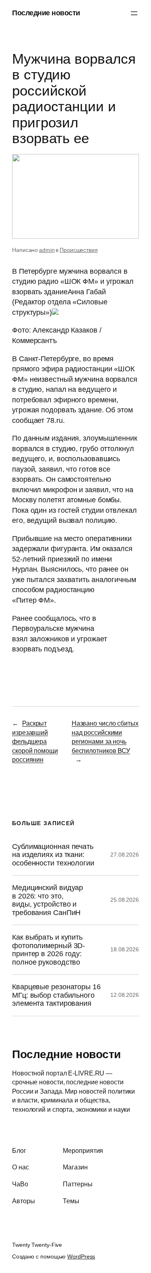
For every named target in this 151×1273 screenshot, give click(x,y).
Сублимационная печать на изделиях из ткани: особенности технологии (53, 854)
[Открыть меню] (134, 13)
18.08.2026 (124, 949)
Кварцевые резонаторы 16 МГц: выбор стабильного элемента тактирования (56, 995)
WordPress (81, 1256)
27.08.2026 (124, 854)
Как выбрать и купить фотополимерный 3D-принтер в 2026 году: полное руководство (48, 949)
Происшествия (79, 250)
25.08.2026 (124, 900)
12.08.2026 (124, 995)
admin (47, 250)
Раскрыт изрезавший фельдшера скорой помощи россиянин (35, 741)
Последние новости (46, 13)
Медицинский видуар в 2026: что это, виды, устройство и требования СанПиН (47, 900)
